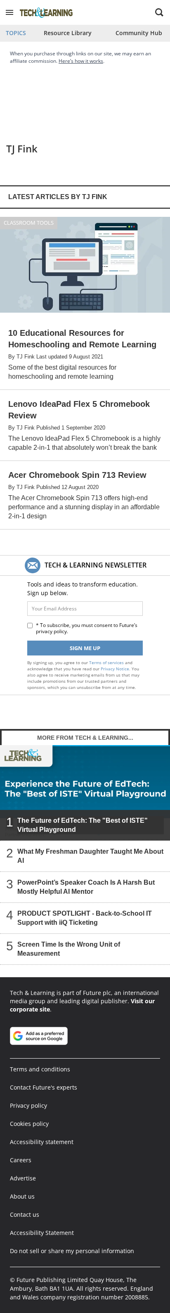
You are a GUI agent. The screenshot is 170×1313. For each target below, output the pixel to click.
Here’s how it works (81, 60)
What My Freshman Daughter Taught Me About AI (90, 856)
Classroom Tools (29, 222)
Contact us (24, 1214)
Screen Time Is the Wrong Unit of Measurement (68, 949)
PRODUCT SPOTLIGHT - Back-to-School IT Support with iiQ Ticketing (84, 918)
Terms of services (107, 662)
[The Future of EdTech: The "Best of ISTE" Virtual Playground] (85, 793)
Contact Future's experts (43, 1087)
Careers (20, 1160)
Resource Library (68, 33)
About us (22, 1196)
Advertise (23, 1178)
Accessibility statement (41, 1142)
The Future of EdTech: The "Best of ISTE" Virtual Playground (82, 825)
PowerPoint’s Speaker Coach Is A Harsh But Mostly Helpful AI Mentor (86, 887)
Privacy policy (28, 1105)
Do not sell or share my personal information (72, 1251)
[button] (9, 12)
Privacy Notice (115, 669)
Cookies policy (29, 1124)
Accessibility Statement (42, 1233)
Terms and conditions (40, 1069)
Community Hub (139, 33)
